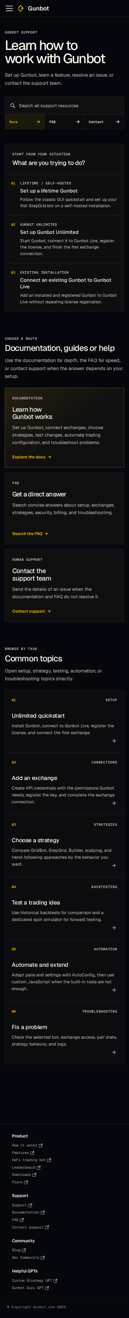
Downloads (21, 1174)
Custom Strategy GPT (32, 1280)
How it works (24, 1145)
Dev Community (25, 1257)
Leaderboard (23, 1167)
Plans (17, 1182)
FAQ (15, 1219)
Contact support (28, 1227)
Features (20, 1152)
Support (19, 1205)
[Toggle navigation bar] (9, 8)
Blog (16, 1250)
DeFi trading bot (29, 1160)
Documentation (25, 1212)
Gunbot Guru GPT (28, 1287)
